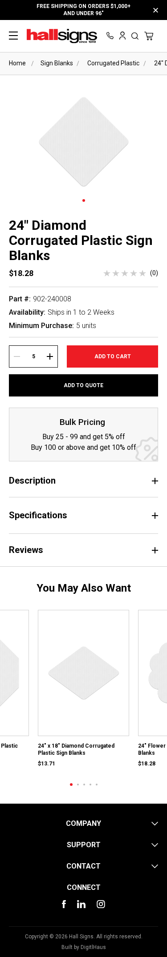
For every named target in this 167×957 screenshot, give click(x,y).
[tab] (71, 784)
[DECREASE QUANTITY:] (16, 356)
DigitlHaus (93, 947)
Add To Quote (83, 385)
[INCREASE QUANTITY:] (49, 356)
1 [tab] (83, 200)
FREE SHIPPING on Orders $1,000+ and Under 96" (83, 9)
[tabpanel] (83, 689)
